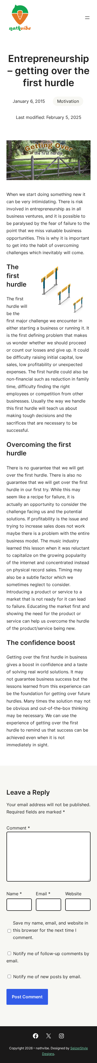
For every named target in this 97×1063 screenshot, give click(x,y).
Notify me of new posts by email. (47, 976)
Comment (18, 828)
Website (73, 893)
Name (14, 893)
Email (43, 893)
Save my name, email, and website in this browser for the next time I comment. (50, 930)
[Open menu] (87, 17)
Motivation (68, 101)
